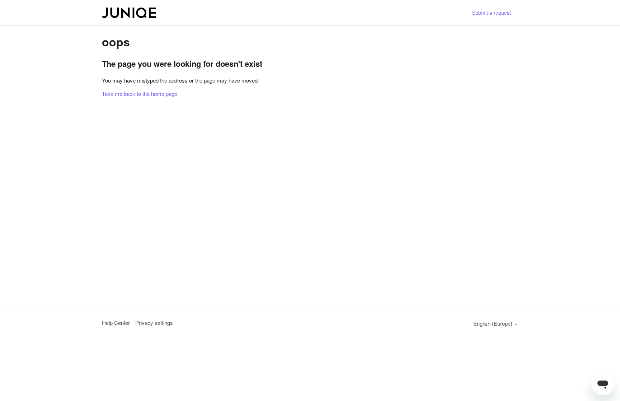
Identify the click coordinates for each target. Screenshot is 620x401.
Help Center (116, 322)
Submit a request (491, 12)
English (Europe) (493, 323)
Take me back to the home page (139, 93)
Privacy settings (154, 322)
